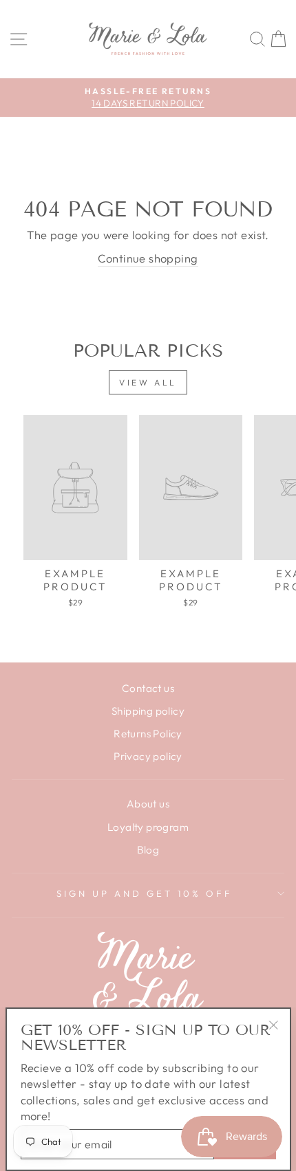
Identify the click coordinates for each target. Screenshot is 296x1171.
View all (148, 382)
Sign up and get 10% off (144, 893)
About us (148, 803)
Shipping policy (148, 710)
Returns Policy (148, 733)
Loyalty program (148, 827)
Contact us (148, 688)
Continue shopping (148, 258)
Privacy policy (148, 756)
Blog (148, 849)
